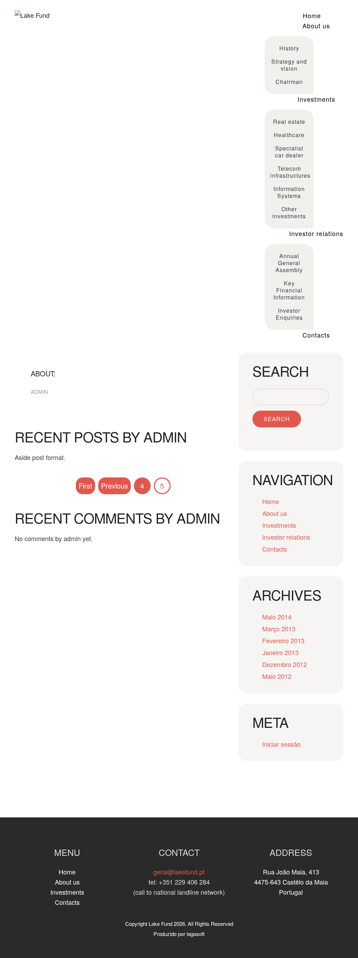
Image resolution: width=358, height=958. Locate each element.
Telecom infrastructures (290, 171)
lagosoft (196, 933)
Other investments (289, 212)
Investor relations (316, 233)
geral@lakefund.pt (179, 871)
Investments (316, 99)
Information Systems (289, 192)
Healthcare (289, 135)
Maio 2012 (277, 676)
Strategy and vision (289, 64)
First (85, 486)
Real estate (289, 122)
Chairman (289, 82)
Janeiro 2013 (280, 652)
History (289, 48)
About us (316, 25)
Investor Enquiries (289, 313)
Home (312, 15)
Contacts (316, 334)
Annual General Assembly (289, 263)
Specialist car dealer (289, 151)
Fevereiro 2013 (283, 640)
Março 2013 (278, 628)
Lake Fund (160, 923)
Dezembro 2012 (284, 664)
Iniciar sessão (281, 744)
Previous (114, 486)
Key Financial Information (289, 290)
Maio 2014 (277, 616)
